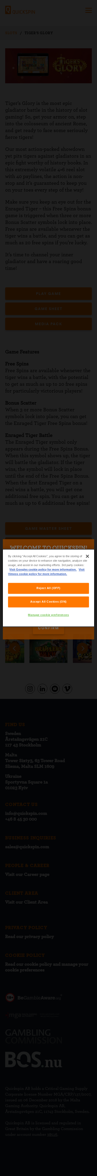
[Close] (87, 556)
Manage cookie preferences (48, 615)
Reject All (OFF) (48, 588)
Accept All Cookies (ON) (48, 601)
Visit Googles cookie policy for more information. (43, 569)
